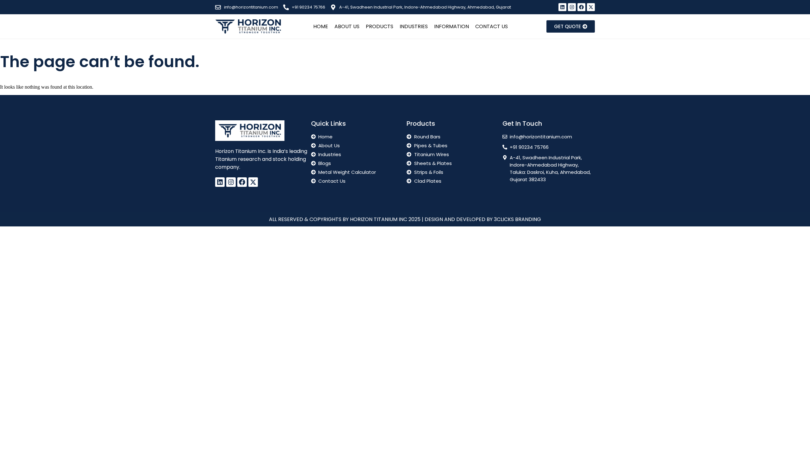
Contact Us (491, 26)
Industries (414, 26)
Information (451, 26)
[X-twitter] (591, 7)
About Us (346, 26)
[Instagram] (572, 7)
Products (379, 26)
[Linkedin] (562, 7)
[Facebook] (581, 7)
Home (320, 26)
